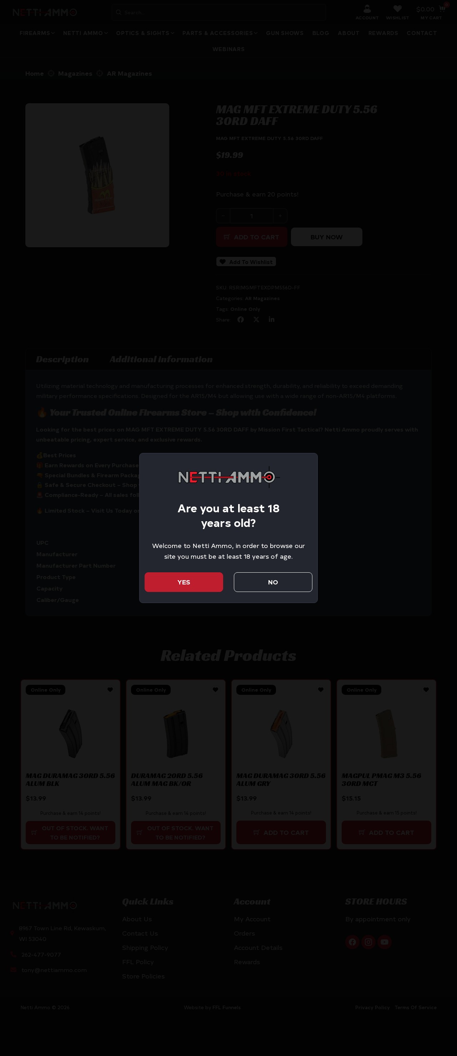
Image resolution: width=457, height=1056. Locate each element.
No (273, 581)
